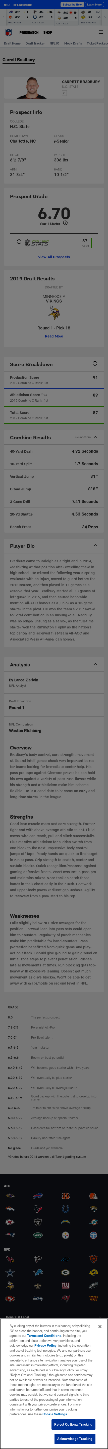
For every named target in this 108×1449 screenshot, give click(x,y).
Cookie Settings (54, 1414)
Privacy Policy (45, 1345)
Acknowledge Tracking (75, 1439)
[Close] (99, 1326)
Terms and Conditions (44, 1336)
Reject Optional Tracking (73, 1424)
